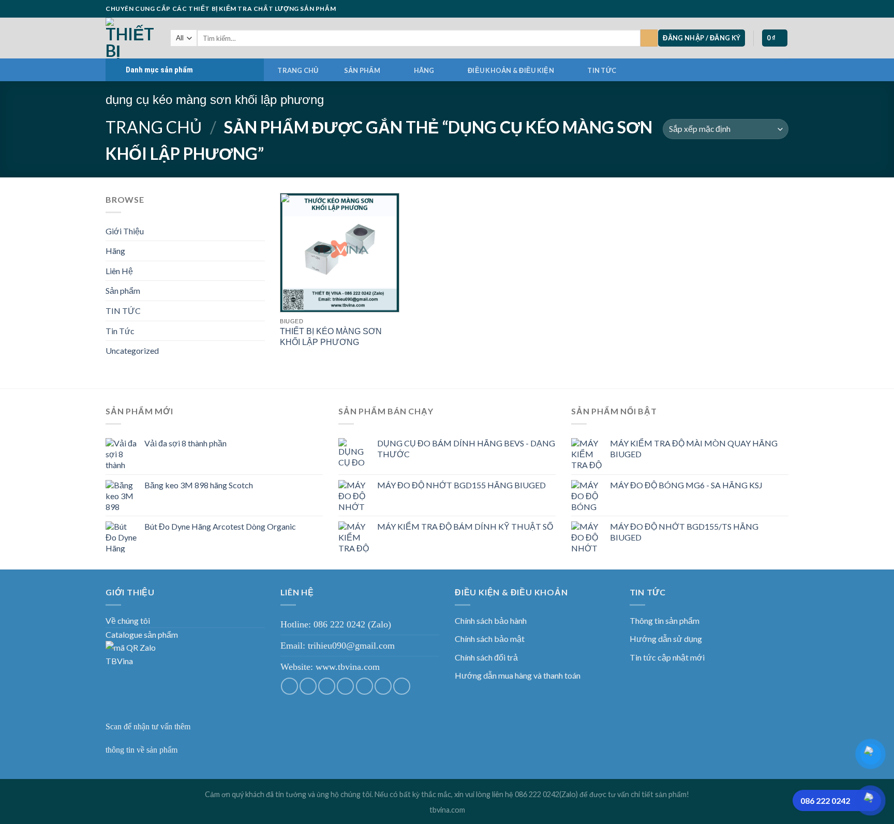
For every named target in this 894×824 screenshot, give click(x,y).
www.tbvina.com (348, 667)
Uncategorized (132, 350)
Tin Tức (120, 331)
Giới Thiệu (125, 231)
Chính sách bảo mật (490, 638)
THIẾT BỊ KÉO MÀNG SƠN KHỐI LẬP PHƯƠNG (331, 337)
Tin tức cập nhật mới (667, 657)
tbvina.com (447, 809)
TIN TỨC (601, 70)
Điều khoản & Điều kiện (511, 70)
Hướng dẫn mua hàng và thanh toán (517, 675)
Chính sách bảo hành (491, 620)
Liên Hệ (119, 271)
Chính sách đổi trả (486, 657)
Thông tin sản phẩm (664, 620)
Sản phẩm (362, 70)
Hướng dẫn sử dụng (666, 638)
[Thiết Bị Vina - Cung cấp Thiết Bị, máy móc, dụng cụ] (130, 38)
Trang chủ (297, 70)
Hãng (424, 70)
